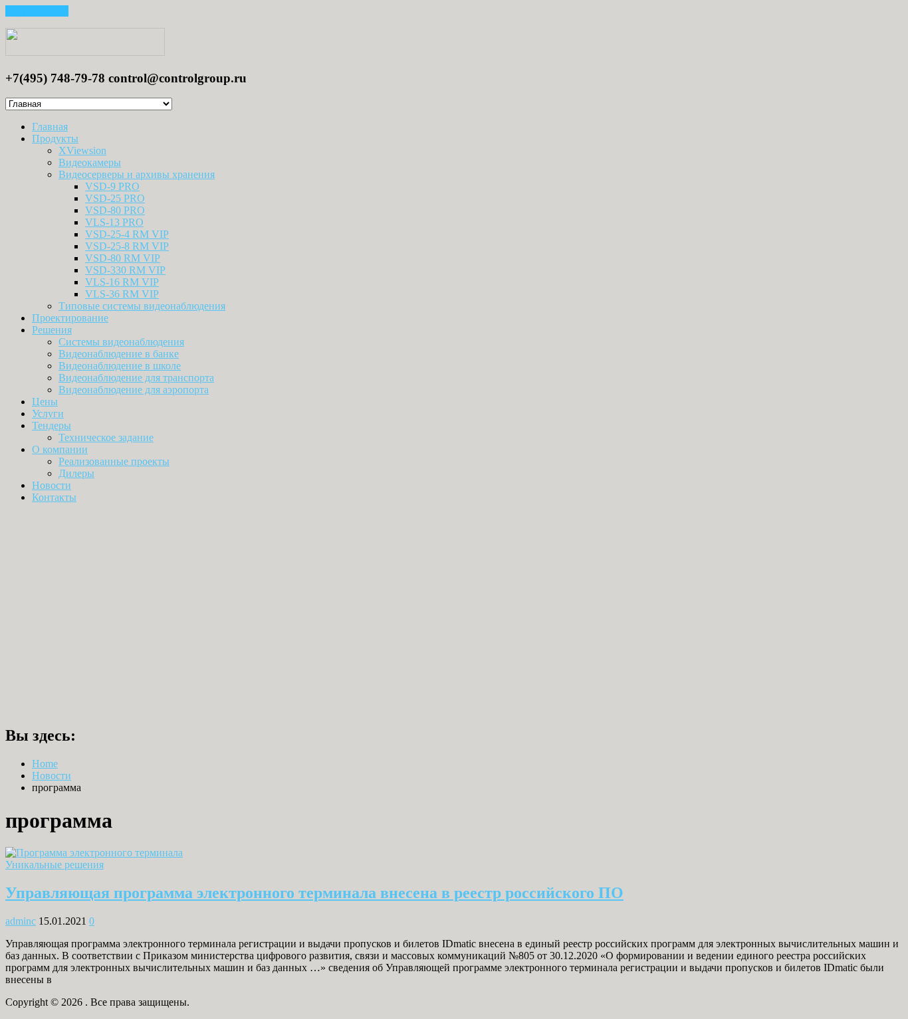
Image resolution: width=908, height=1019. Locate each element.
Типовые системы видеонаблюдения (141, 306)
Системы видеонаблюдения (121, 341)
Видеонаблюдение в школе (119, 365)
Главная (50, 126)
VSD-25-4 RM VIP (127, 234)
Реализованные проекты (114, 461)
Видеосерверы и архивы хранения (136, 174)
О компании (60, 449)
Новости (51, 485)
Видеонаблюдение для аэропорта (133, 389)
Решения (52, 329)
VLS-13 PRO (114, 222)
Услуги (48, 413)
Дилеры (76, 473)
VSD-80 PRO (115, 210)
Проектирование (70, 318)
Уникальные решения (54, 864)
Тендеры (51, 425)
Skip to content (36, 11)
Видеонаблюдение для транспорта (136, 377)
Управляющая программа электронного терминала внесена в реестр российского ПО (314, 892)
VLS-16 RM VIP (122, 282)
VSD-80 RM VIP (122, 258)
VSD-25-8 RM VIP (127, 246)
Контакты (54, 497)
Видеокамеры (89, 162)
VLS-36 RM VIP (122, 294)
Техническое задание (106, 437)
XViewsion (82, 150)
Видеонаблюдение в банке (118, 353)
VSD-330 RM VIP (125, 270)
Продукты (55, 138)
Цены (45, 401)
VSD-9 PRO (112, 186)
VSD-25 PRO (115, 198)
